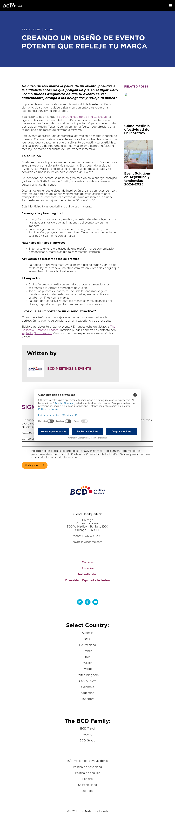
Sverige (87, 668)
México (87, 663)
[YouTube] (95, 602)
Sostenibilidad (87, 574)
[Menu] (170, 5)
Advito (87, 734)
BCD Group (87, 740)
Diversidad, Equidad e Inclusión (87, 580)
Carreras (87, 562)
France (87, 651)
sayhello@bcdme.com (87, 542)
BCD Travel (87, 728)
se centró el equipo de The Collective (81, 116)
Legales (87, 779)
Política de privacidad (87, 767)
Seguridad (88, 790)
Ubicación (88, 568)
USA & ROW (87, 681)
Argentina (87, 693)
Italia (87, 657)
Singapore (87, 699)
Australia (87, 632)
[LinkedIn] (80, 602)
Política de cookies (87, 773)
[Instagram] (88, 602)
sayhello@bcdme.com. (37, 333)
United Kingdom (88, 675)
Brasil (87, 638)
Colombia (87, 687)
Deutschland (87, 645)
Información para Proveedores (87, 760)
